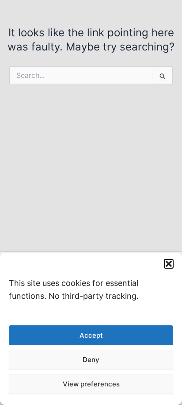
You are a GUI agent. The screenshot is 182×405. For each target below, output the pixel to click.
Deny (91, 359)
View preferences (91, 384)
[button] (168, 263)
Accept (91, 335)
